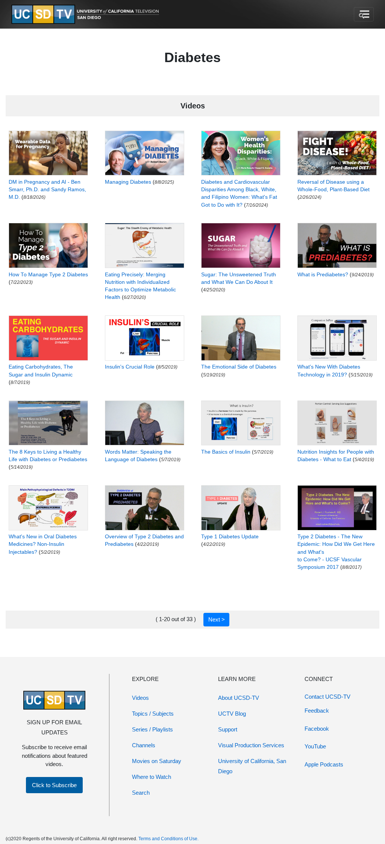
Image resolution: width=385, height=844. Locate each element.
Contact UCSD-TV (327, 696)
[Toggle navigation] (364, 14)
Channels (143, 745)
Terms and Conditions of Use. (168, 838)
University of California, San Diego (252, 766)
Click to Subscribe (54, 785)
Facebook (317, 728)
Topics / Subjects (153, 713)
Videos (140, 698)
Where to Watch (151, 777)
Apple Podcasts (324, 764)
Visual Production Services (251, 745)
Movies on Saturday (156, 761)
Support (227, 729)
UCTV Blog (232, 713)
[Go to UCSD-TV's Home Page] (86, 14)
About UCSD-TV (238, 698)
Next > (216, 619)
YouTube (315, 746)
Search (141, 792)
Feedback (317, 710)
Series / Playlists (152, 729)
